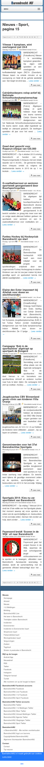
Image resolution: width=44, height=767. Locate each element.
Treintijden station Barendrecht (15, 619)
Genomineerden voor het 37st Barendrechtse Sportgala (19, 446)
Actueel (6, 601)
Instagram (7, 672)
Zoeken (7, 644)
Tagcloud (7, 647)
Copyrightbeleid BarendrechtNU (16, 736)
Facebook (7, 669)
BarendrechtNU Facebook (14, 688)
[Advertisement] (23, 16)
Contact (7, 746)
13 (32, 37)
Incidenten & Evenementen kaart (16, 628)
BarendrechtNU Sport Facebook (16, 698)
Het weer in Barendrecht (13, 616)
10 (25, 37)
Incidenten (8, 622)
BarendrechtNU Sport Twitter (15, 723)
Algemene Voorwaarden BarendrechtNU (19, 739)
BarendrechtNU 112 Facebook (15, 695)
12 (29, 37)
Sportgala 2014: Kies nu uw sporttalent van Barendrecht (18, 499)
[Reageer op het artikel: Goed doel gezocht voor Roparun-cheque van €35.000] (16, 151)
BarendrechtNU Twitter (12, 705)
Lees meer (36, 85)
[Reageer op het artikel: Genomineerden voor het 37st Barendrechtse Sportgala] (20, 449)
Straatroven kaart (10, 632)
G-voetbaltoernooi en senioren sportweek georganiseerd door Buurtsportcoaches (20, 185)
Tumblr (6, 678)
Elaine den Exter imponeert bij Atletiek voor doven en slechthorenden (20, 292)
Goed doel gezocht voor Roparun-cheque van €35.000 (19, 147)
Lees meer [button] (6, 757)
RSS (5, 663)
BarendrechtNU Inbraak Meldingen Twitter (20, 714)
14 (34, 37)
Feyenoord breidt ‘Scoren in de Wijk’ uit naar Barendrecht (20, 533)
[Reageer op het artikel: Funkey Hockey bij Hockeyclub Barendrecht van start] (19, 241)
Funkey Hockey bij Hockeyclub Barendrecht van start (20, 238)
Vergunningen (9, 641)
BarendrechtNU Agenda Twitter (16, 717)
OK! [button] (22, 764)
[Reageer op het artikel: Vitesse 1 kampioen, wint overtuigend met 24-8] (17, 49)
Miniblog (7, 610)
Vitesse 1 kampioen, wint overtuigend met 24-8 (17, 46)
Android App (8, 657)
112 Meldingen (9, 607)
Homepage (8, 598)
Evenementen (9, 625)
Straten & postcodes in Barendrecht (17, 650)
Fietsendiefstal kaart (11, 635)
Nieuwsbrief (8, 660)
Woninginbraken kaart (12, 638)
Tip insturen (8, 749)
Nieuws (6, 604)
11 (27, 37)
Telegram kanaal (10, 675)
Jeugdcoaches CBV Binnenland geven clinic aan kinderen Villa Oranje (20, 399)
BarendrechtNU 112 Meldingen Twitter (18, 708)
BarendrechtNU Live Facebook (16, 691)
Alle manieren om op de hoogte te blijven (19, 681)
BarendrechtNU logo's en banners (17, 733)
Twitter (6, 666)
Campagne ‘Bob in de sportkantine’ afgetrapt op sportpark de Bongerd (17, 348)
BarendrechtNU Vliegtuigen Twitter (17, 720)
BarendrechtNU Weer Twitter (15, 711)
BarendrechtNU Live (11, 613)
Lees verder (35, 80)
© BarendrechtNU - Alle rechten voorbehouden (22, 730)
